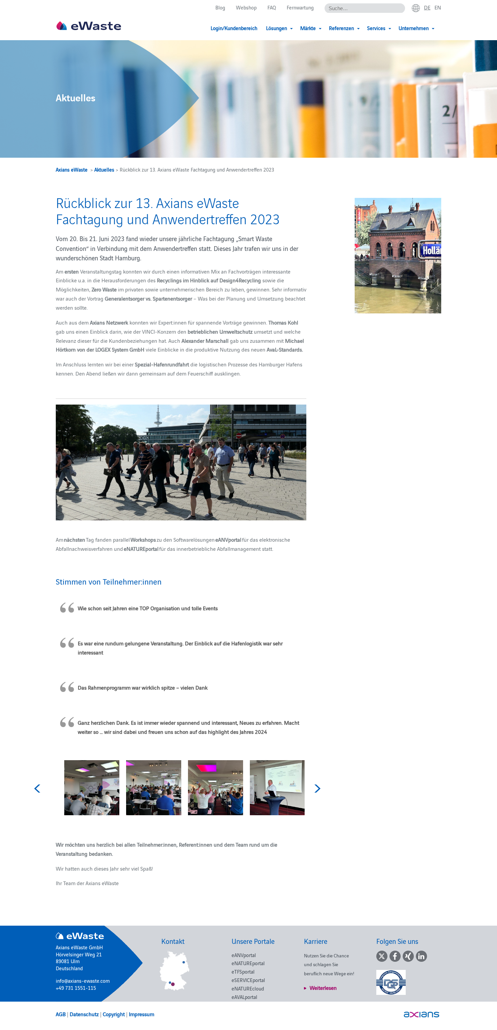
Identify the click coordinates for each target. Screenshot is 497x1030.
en (437, 7)
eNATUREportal (248, 963)
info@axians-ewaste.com (83, 980)
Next (316, 788)
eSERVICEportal (248, 979)
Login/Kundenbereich (234, 27)
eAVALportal (244, 996)
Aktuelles (104, 169)
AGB (61, 1014)
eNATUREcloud (248, 988)
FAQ (271, 7)
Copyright (114, 1014)
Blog (220, 7)
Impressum (141, 1014)
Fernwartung (300, 7)
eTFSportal (243, 971)
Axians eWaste (72, 169)
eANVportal (244, 954)
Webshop (246, 7)
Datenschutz (84, 1014)
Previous (38, 788)
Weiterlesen (323, 987)
